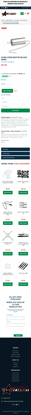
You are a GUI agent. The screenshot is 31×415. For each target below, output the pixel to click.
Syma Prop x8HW (23, 273)
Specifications (6, 153)
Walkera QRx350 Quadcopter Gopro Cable (7, 213)
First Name (10, 315)
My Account (15, 350)
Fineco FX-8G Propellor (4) (23, 212)
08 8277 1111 (6, 398)
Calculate (15, 110)
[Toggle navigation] (22, 13)
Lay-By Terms (15, 376)
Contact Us (15, 366)
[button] (15, 91)
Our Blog (15, 364)
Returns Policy (15, 378)
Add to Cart (7, 91)
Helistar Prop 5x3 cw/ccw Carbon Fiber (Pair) (23, 244)
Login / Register (26, 7)
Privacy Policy (15, 375)
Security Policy (15, 380)
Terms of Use (15, 373)
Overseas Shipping (15, 356)
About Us (15, 362)
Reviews (5, 157)
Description (5, 149)
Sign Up (18, 335)
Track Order (16, 352)
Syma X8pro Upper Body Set (7, 243)
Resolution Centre (15, 354)
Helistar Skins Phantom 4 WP (23, 182)
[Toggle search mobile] (25, 14)
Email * (9, 321)
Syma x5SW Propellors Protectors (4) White (7, 182)
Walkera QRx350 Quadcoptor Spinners (7, 274)
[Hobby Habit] (9, 13)
